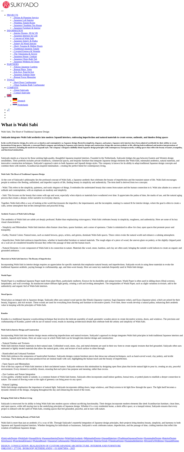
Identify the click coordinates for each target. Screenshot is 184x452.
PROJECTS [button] (12, 15)
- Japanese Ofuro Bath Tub (25, 59)
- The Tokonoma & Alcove (25, 54)
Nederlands (22, 105)
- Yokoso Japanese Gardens (25, 67)
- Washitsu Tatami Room (24, 23)
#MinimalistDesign (92, 438)
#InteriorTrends (101, 441)
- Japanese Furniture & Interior (26, 28)
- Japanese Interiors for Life (25, 36)
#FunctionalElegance (22, 441)
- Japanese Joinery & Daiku (25, 41)
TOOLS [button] (11, 80)
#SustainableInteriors (133, 441)
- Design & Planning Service (26, 17)
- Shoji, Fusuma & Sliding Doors (28, 46)
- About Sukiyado (21, 90)
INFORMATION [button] (15, 30)
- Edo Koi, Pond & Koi (23, 72)
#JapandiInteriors (109, 438)
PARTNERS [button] (13, 64)
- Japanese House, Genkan (25, 56)
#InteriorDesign (169, 438)
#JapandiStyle (34, 438)
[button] (9, 97)
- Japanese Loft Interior (23, 20)
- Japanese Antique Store (24, 74)
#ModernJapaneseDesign (81, 441)
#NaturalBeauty (39, 441)
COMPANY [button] (13, 87)
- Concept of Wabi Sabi (23, 38)
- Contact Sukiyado (21, 92)
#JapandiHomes (171, 441)
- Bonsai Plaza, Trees (22, 69)
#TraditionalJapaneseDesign (130, 438)
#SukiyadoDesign (9, 438)
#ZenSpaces (6, 441)
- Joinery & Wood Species (24, 43)
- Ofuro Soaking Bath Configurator (29, 85)
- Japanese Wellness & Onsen (26, 61)
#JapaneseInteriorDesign (53, 438)
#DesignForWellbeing (154, 441)
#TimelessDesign (116, 441)
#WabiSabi (23, 438)
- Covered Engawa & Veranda (26, 51)
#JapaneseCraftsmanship (58, 441)
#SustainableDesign (152, 438)
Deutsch (21, 101)
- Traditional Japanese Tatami (26, 48)
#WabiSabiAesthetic (74, 438)
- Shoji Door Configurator (24, 82)
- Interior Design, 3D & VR (25, 33)
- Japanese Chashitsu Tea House (27, 25)
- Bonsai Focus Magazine (24, 77)
